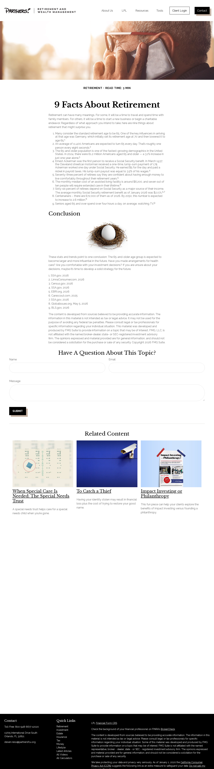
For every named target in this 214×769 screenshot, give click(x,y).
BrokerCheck (168, 729)
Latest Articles (64, 751)
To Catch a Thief (94, 491)
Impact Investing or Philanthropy (161, 493)
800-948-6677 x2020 (27, 726)
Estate (60, 733)
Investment (62, 730)
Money (60, 744)
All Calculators (64, 758)
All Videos (62, 754)
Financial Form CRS (106, 723)
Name (13, 359)
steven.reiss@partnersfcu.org (20, 742)
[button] (107, 11)
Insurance (62, 737)
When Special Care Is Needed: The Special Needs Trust (41, 496)
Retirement (62, 726)
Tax (58, 740)
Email (112, 359)
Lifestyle (61, 747)
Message (14, 381)
